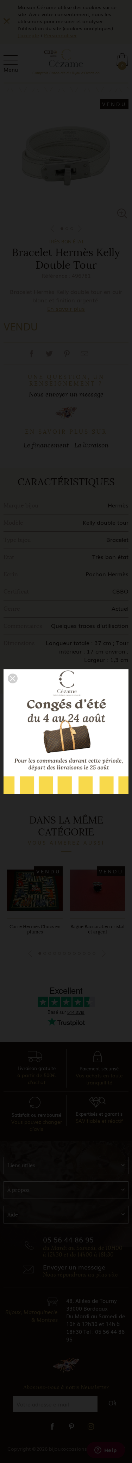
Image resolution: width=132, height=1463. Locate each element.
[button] (12, 678)
